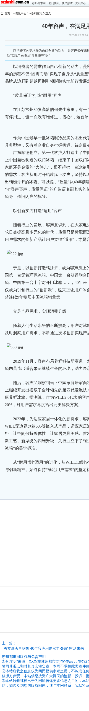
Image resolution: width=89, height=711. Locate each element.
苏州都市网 (39, 3)
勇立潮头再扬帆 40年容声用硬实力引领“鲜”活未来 (44, 648)
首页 (7, 13)
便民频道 (67, 3)
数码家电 (36, 13)
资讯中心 (80, 3)
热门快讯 (54, 3)
